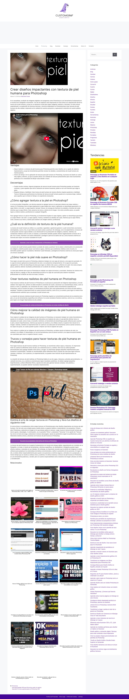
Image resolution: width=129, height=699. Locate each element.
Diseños (92, 97)
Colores (92, 79)
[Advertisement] (64, 32)
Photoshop (44, 46)
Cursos (92, 89)
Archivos (92, 69)
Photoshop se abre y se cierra (99, 516)
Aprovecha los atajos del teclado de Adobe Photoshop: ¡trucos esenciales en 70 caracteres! (103, 476)
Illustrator (57, 46)
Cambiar (92, 74)
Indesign (65, 46)
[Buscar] (115, 54)
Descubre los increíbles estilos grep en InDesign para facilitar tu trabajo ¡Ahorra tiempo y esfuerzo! (102, 534)
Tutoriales (93, 142)
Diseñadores (94, 94)
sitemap (80, 696)
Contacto (91, 46)
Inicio (36, 46)
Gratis (92, 112)
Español (92, 102)
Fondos (92, 107)
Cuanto (92, 87)
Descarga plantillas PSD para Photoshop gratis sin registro (26, 687)
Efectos (92, 99)
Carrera (92, 77)
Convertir (93, 84)
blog (51, 46)
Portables (93, 135)
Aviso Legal (62, 696)
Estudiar (92, 104)
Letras (92, 122)
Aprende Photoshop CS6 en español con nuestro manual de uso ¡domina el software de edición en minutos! (104, 440)
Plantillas (93, 132)
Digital (92, 92)
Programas (93, 137)
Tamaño (92, 140)
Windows (93, 145)
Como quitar (94, 82)
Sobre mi (83, 46)
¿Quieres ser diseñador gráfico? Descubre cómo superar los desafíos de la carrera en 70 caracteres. (104, 434)
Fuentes (92, 109)
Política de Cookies (72, 696)
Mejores (92, 125)
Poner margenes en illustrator (99, 449)
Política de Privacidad (52, 696)
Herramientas (74, 46)
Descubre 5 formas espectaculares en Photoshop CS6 (26, 689)
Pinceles (92, 130)
